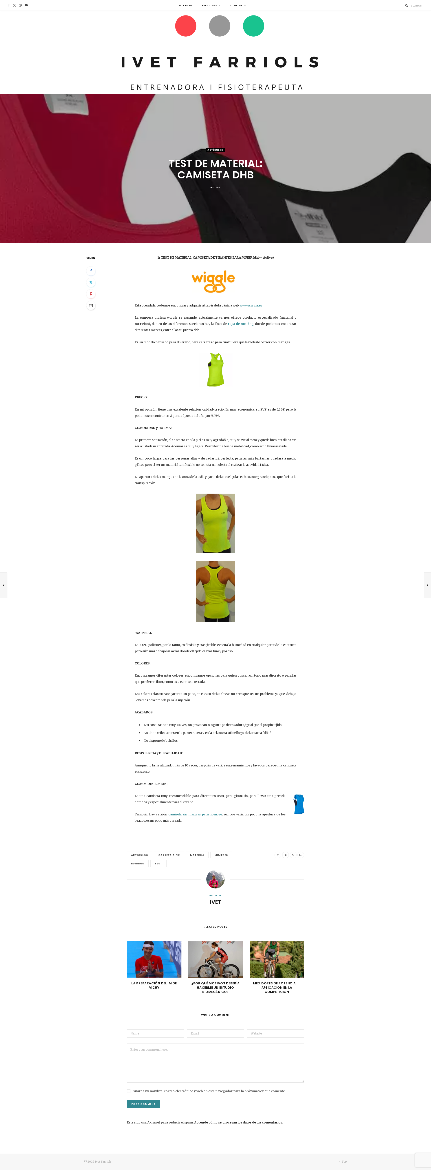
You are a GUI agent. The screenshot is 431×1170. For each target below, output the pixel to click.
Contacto (239, 5)
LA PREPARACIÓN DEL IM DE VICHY (154, 985)
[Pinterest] (90, 293)
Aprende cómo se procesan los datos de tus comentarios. (238, 1122)
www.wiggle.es (251, 305)
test (158, 863)
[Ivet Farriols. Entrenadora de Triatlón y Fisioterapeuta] (215, 52)
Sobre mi (185, 5)
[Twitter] (90, 282)
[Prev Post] (3, 584)
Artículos (215, 150)
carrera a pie (169, 855)
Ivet (218, 187)
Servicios (209, 5)
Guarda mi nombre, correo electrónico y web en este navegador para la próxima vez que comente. (209, 1091)
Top (344, 1161)
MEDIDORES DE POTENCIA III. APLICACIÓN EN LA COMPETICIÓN (277, 987)
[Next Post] (427, 584)
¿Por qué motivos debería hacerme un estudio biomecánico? (215, 987)
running (137, 863)
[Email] (90, 305)
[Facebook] (90, 270)
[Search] (406, 5)
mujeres (221, 855)
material (197, 855)
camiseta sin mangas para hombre (195, 814)
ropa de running (240, 324)
